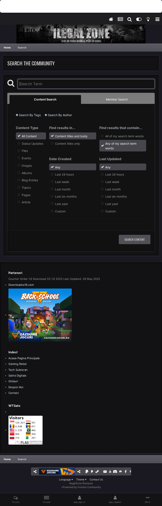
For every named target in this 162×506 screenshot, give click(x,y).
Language (65, 479)
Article (26, 202)
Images (27, 165)
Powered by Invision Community (82, 487)
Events (26, 158)
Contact (13, 393)
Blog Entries (30, 180)
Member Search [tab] (117, 99)
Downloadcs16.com (21, 284)
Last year (61, 204)
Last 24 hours (64, 174)
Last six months (66, 196)
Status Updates (32, 143)
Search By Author (59, 115)
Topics (26, 187)
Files (25, 151)
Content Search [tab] (45, 99)
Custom (60, 211)
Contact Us (96, 479)
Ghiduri (13, 381)
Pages (26, 195)
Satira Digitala (17, 375)
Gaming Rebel (17, 364)
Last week (62, 182)
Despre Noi (15, 387)
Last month (62, 189)
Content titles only (67, 143)
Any (57, 167)
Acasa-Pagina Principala (23, 358)
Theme (80, 479)
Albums (27, 173)
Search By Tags (29, 115)
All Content (29, 136)
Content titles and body (71, 136)
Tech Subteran (18, 369)
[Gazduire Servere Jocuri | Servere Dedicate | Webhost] (40, 314)
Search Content (134, 239)
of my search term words (124, 136)
